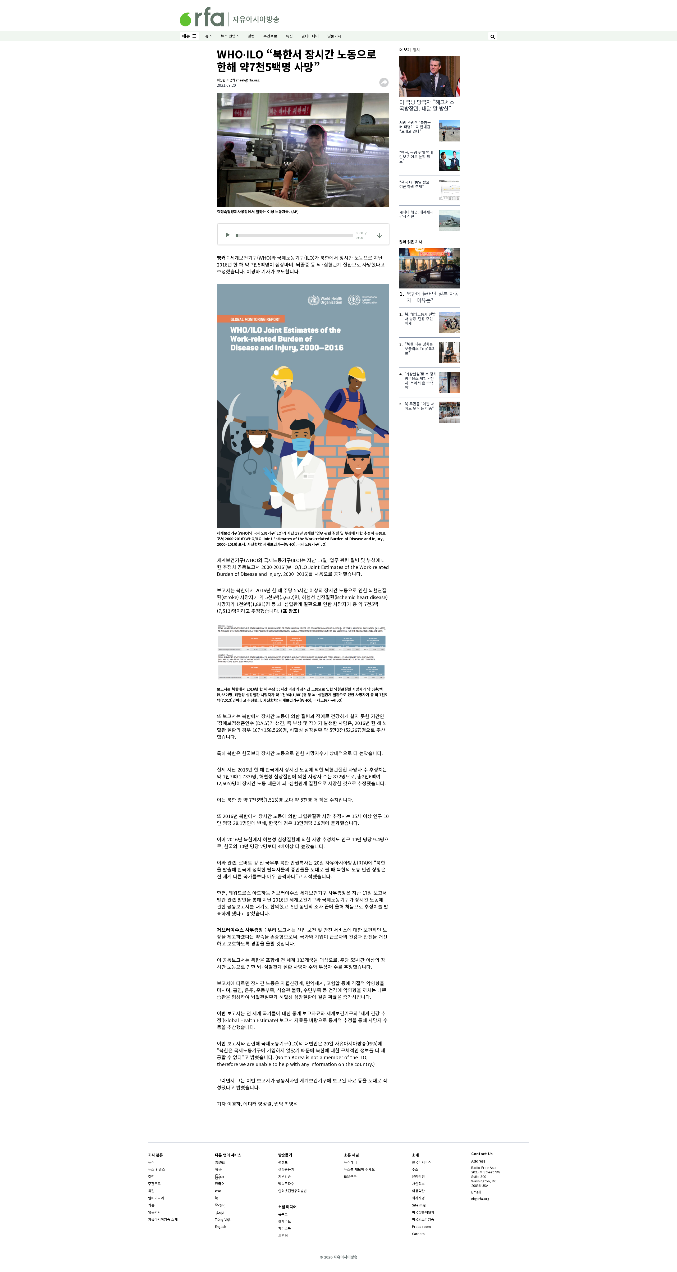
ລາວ (218, 1190)
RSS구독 (350, 1176)
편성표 (283, 1162)
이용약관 (418, 1190)
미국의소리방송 (423, 1219)
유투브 (283, 1213)
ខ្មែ (216, 1197)
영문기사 (334, 36)
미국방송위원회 (423, 1212)
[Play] (229, 235)
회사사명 (418, 1197)
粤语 (218, 1169)
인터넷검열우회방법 (292, 1190)
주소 (415, 1169)
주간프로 (270, 36)
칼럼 (251, 36)
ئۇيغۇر (219, 1212)
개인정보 (418, 1183)
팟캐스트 (284, 1221)
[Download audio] (379, 235)
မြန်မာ (219, 1176)
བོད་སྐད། (220, 1204)
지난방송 (284, 1176)
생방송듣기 (286, 1169)
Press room (421, 1226)
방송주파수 (286, 1183)
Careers (418, 1233)
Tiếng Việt (222, 1219)
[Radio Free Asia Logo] (229, 15)
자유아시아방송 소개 (163, 1219)
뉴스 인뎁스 (230, 36)
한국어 (220, 1183)
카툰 (151, 1204)
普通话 (220, 1162)
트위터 (283, 1235)
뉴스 (208, 36)
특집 (289, 36)
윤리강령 (418, 1176)
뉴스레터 (350, 1162)
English (220, 1226)
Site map (419, 1204)
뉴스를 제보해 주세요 (359, 1169)
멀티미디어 (310, 36)
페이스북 (284, 1228)
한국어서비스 (421, 1162)
